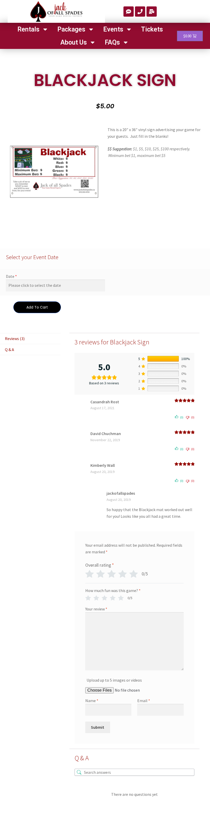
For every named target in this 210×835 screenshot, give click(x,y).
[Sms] (128, 11)
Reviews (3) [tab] (15, 338)
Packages (71, 29)
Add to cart (37, 307)
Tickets (152, 29)
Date (10, 276)
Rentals (28, 29)
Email (143, 700)
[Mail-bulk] (151, 11)
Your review (96, 608)
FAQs (112, 42)
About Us (73, 42)
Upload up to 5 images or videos (114, 680)
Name (91, 700)
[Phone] (140, 11)
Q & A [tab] (9, 349)
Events (113, 29)
